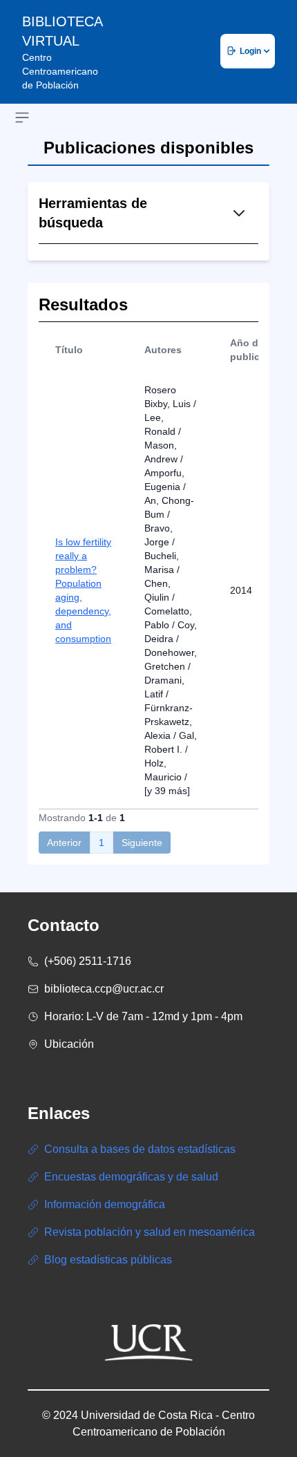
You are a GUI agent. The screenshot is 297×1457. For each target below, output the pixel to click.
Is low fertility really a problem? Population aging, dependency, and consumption (83, 590)
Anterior (64, 842)
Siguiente (142, 842)
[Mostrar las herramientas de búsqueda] (239, 213)
